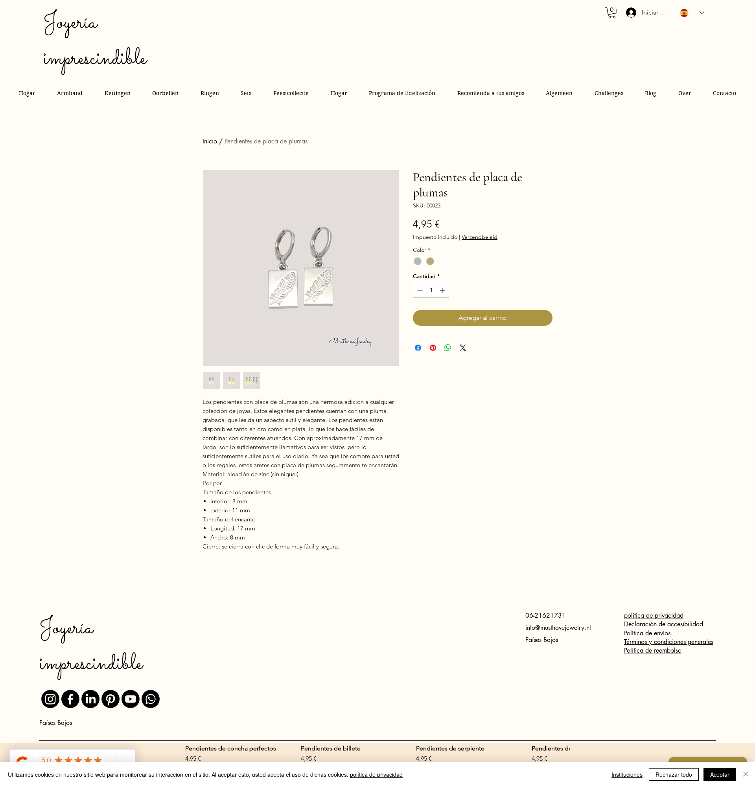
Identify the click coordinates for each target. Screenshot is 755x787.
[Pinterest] (110, 699)
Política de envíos (647, 633)
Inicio (210, 141)
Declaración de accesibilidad (663, 624)
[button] (612, 12)
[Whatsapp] (151, 699)
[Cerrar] (745, 774)
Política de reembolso (652, 650)
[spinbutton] (431, 290)
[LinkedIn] (90, 699)
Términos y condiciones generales (668, 642)
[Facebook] (70, 699)
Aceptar (719, 774)
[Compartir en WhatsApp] (448, 347)
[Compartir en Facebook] (418, 347)
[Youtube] (131, 699)
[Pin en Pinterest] (433, 347)
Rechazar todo (674, 774)
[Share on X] (463, 347)
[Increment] (443, 290)
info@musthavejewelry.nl (558, 628)
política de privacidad (653, 615)
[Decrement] (419, 290)
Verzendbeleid (479, 237)
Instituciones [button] (627, 774)
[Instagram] (50, 699)
